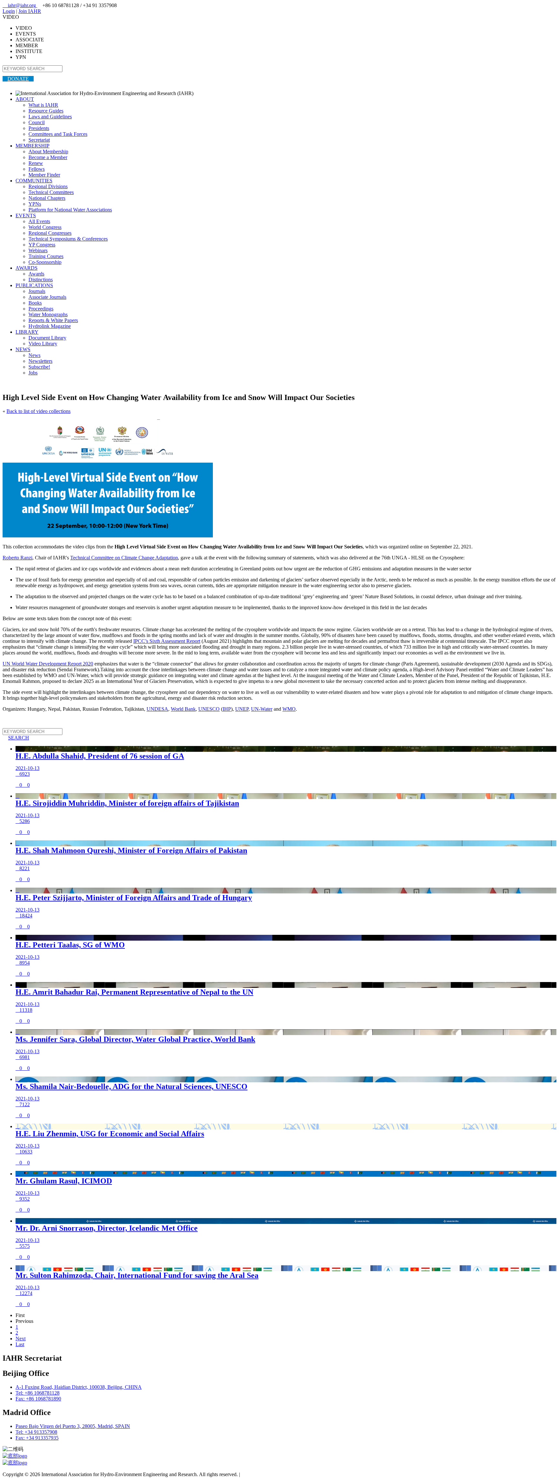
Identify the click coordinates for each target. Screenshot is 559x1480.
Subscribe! (39, 367)
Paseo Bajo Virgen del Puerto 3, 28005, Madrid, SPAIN (73, 1426)
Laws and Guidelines (50, 116)
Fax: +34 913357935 (37, 1438)
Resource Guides (45, 110)
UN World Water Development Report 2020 (48, 663)
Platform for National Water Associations (70, 209)
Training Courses (45, 256)
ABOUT (25, 99)
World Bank (183, 709)
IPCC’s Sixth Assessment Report (166, 641)
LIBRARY (27, 332)
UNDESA (157, 709)
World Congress (44, 227)
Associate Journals (47, 297)
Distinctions (40, 279)
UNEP (241, 709)
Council (36, 122)
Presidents (38, 128)
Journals (36, 291)
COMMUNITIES (34, 180)
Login (9, 11)
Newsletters (40, 361)
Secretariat (39, 140)
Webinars (38, 250)
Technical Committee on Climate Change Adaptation (124, 557)
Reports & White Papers (53, 320)
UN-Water (261, 709)
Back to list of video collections (38, 411)
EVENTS (26, 215)
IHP (227, 709)
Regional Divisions (48, 186)
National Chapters (46, 198)
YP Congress (41, 244)
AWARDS (27, 268)
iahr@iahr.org (20, 5)
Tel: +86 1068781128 (38, 1393)
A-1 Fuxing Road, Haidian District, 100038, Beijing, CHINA (79, 1387)
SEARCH (16, 737)
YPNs (34, 204)
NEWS (23, 349)
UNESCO (209, 709)
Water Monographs (48, 314)
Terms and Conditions (263, 1474)
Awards (36, 273)
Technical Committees (51, 192)
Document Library (47, 337)
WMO (289, 709)
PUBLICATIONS (34, 285)
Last (20, 1344)
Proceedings (40, 308)
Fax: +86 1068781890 (38, 1398)
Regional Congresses (49, 233)
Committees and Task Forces (57, 134)
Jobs (33, 372)
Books (35, 303)
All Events (39, 221)
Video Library (42, 343)
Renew (35, 163)
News (34, 355)
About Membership (48, 151)
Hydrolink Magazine (49, 326)
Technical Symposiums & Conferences (68, 239)
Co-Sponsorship (44, 262)
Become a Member (47, 157)
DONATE (18, 78)
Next (21, 1338)
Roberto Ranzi (17, 557)
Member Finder (44, 175)
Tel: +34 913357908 (36, 1432)
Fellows (36, 169)
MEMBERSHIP (32, 145)
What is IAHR (43, 105)
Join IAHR (29, 11)
